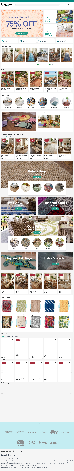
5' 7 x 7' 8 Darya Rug (62, 155)
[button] (71, 57)
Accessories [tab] (8, 336)
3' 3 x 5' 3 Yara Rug (33, 401)
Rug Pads (41, 8)
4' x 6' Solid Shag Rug (20, 378)
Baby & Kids (36, 8)
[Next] (71, 82)
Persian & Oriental (8, 8)
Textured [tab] (17, 136)
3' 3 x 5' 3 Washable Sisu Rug (63, 401)
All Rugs (2, 8)
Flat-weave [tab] (28, 136)
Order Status (70, 1)
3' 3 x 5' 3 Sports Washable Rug (64, 424)
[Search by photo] (15, 4)
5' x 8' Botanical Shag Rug (49, 378)
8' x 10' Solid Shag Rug (5, 378)
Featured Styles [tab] (4, 136)
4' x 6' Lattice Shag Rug (62, 378)
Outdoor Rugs (30, 8)
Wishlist (69, 4)
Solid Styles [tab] (11, 136)
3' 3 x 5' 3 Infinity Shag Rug (35, 378)
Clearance (71, 8)
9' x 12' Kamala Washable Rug (49, 401)
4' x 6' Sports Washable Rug (21, 424)
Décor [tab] (3, 336)
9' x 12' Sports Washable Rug (6, 424)
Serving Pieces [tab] (15, 336)
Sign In (64, 4)
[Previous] (2, 82)
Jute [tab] (33, 136)
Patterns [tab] (22, 136)
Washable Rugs (16, 8)
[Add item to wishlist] (12, 72)
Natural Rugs (23, 8)
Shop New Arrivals (37, 1)
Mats (46, 8)
